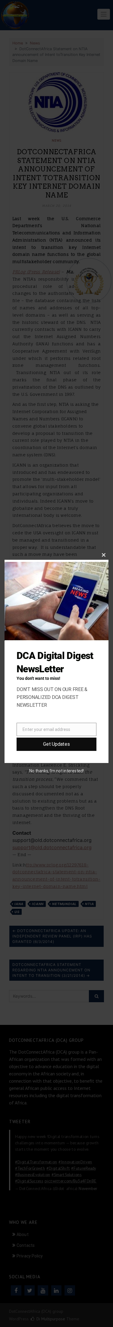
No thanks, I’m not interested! (56, 770)
